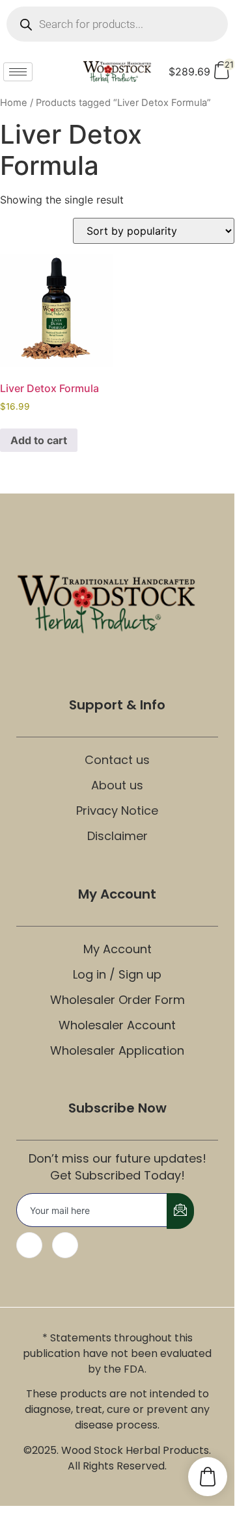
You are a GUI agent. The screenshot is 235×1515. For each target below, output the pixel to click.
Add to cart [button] (38, 440)
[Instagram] (65, 1245)
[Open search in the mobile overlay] (117, 24)
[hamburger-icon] (18, 71)
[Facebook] (29, 1245)
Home (13, 103)
